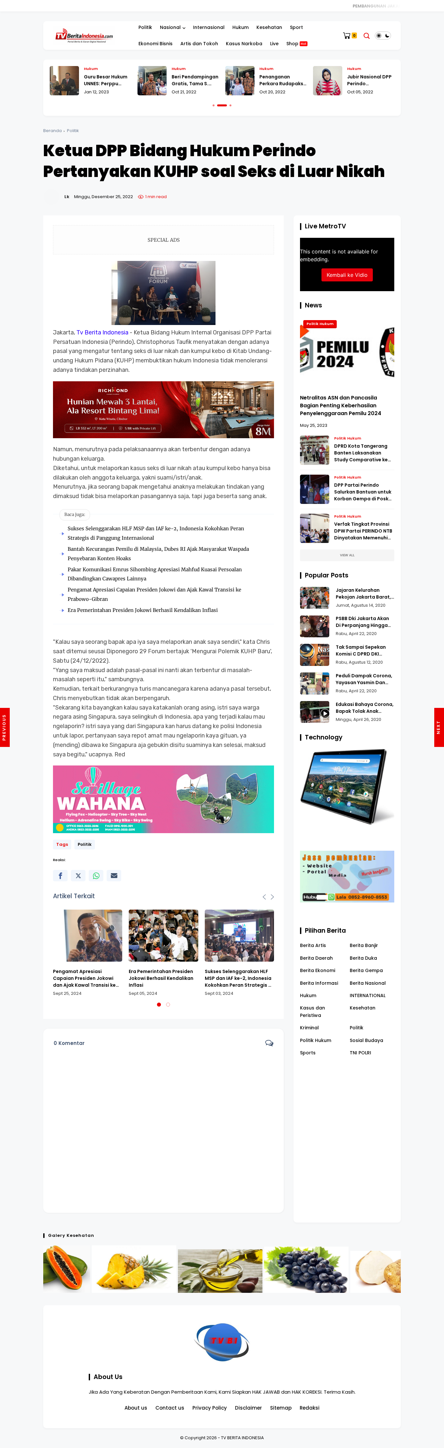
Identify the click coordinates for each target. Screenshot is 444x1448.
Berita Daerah (316, 958)
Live (274, 43)
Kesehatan (269, 27)
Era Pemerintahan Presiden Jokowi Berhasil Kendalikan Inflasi (143, 610)
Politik (145, 27)
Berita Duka (363, 958)
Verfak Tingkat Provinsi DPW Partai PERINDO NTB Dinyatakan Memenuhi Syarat (363, 531)
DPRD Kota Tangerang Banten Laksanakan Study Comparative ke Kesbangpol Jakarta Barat (361, 453)
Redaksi (310, 1407)
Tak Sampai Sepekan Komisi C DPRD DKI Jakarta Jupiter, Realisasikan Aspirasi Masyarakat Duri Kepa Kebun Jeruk (362, 650)
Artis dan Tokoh (199, 43)
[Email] (114, 875)
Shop (296, 43)
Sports (308, 1052)
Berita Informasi (319, 983)
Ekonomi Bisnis (155, 43)
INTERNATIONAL (367, 995)
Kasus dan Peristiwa (312, 1011)
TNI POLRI (360, 1052)
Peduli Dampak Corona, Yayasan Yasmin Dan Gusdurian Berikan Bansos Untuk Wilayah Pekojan (364, 679)
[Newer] (439, 727)
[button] (214, 105)
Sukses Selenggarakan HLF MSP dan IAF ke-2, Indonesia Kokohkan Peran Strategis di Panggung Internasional (239, 978)
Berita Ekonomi (317, 970)
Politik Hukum (320, 323)
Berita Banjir (364, 945)
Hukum (240, 27)
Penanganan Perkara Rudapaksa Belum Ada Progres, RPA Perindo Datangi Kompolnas (283, 80)
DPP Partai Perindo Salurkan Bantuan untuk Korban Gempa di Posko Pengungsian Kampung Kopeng (363, 492)
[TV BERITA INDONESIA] (84, 35)
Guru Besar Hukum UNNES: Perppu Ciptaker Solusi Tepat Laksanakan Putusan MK (106, 80)
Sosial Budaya (366, 1040)
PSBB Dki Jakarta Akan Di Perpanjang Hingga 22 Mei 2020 (362, 622)
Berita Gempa (366, 970)
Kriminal (309, 1027)
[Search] (366, 35)
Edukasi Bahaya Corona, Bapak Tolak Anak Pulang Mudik (365, 708)
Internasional (209, 27)
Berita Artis (313, 945)
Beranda (52, 131)
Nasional (170, 27)
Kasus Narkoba (244, 43)
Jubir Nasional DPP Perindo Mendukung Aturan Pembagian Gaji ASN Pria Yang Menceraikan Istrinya (370, 80)
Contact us (169, 1407)
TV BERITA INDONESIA (242, 1438)
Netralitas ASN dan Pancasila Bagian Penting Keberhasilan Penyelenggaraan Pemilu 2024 (340, 405)
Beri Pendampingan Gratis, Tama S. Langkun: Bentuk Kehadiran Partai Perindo (195, 80)
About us (135, 1407)
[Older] (5, 727)
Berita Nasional (368, 983)
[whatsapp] (96, 875)
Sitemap (281, 1407)
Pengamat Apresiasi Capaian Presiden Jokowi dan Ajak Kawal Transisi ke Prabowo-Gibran (84, 978)
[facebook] (60, 875)
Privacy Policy (209, 1407)
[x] (78, 875)
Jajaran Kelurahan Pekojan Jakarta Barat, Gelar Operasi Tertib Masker (363, 594)
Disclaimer (248, 1407)
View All (347, 555)
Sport (296, 27)
